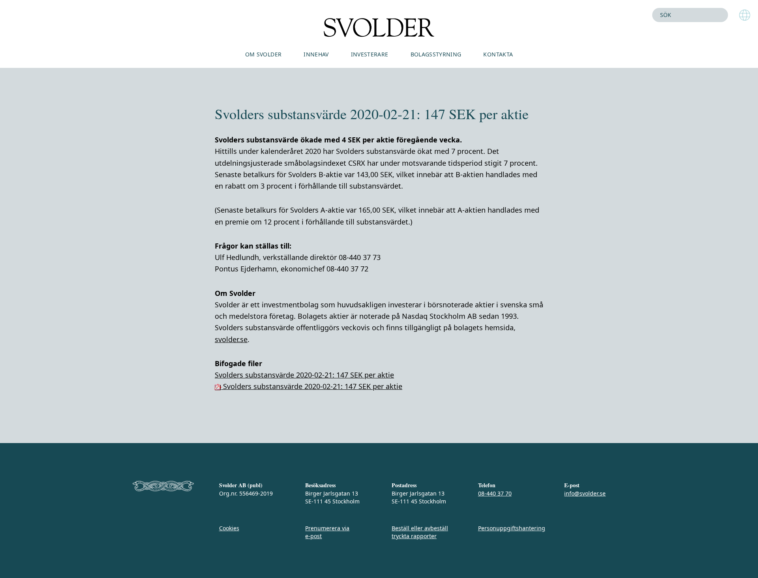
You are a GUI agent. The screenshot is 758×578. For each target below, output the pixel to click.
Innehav (316, 54)
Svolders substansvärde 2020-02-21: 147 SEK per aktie (304, 375)
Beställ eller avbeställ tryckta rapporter (420, 532)
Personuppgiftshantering (511, 528)
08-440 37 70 (495, 493)
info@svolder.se (585, 493)
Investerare (369, 54)
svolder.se (231, 339)
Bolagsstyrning (436, 54)
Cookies (229, 528)
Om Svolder (263, 54)
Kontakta (498, 54)
